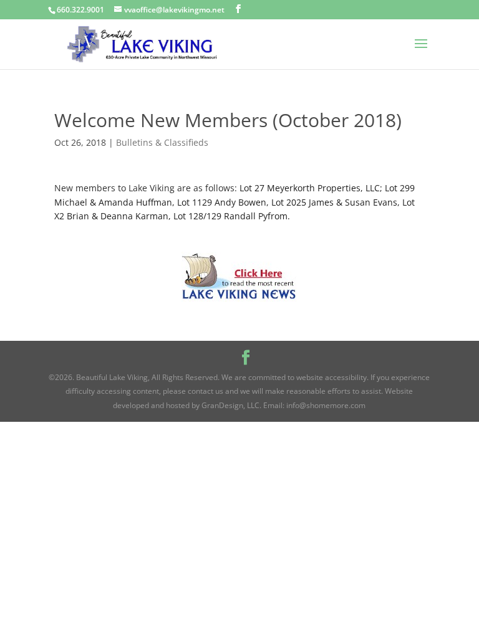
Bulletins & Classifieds (162, 142)
